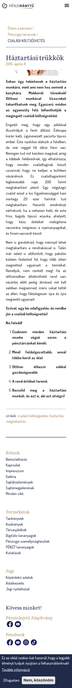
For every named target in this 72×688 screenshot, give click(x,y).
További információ (16, 669)
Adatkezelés (15, 583)
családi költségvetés (33, 415)
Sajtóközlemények (19, 482)
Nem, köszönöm (38, 680)
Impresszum (15, 470)
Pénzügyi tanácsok (22, 34)
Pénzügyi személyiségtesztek (28, 541)
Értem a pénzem (20, 28)
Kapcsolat (13, 464)
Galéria (11, 476)
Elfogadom (11, 680)
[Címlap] (22, 8)
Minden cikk (15, 493)
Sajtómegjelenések (20, 487)
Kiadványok (14, 524)
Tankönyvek (15, 518)
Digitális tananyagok (21, 535)
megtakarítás (16, 421)
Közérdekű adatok (19, 577)
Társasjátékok (16, 529)
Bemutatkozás (16, 459)
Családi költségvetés (26, 40)
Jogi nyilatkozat (18, 588)
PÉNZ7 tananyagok (20, 546)
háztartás (56, 415)
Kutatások (13, 552)
